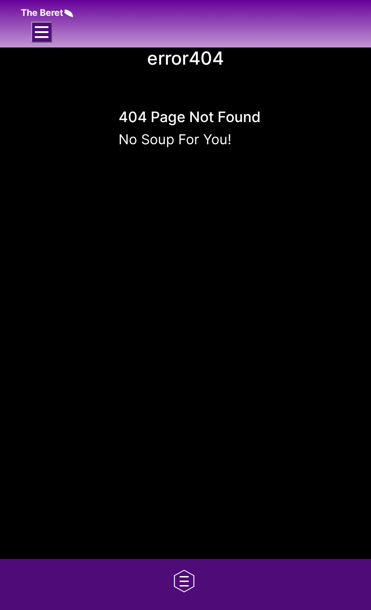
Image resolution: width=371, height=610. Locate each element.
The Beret (42, 12)
